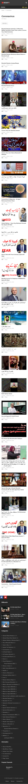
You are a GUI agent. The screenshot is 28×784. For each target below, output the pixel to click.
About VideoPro (7, 746)
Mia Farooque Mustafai (9, 682)
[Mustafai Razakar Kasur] (14, 77)
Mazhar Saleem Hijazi (8, 679)
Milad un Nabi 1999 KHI (9, 691)
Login (25, 7)
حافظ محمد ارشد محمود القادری (9, 108)
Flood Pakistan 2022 (9, 663)
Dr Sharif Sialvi (6, 652)
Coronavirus (6, 649)
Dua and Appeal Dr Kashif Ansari (10, 416)
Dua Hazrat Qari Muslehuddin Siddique (12, 438)
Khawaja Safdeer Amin (9, 675)
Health (4, 670)
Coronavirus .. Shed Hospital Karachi (11, 584)
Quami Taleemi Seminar (9, 707)
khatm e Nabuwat (7, 672)
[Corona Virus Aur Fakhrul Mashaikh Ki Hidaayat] (14, 144)
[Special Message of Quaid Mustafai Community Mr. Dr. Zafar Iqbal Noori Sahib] (14, 480)
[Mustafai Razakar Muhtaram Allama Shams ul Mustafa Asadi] (14, 46)
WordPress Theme (7, 749)
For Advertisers (7, 753)
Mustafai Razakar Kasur (8, 85)
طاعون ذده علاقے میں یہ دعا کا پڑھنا (10, 232)
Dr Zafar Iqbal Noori (15, 607)
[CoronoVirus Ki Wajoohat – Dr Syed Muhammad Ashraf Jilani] (14, 191)
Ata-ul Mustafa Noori (8, 642)
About (12, 781)
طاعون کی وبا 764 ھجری (7, 371)
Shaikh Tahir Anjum (8, 721)
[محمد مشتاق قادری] (14, 318)
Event (4, 659)
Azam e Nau (6, 645)
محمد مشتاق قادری (6, 326)
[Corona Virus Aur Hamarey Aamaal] (14, 122)
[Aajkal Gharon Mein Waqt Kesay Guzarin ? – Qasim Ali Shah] (14, 528)
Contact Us (6, 756)
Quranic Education (8, 710)
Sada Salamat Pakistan (9, 717)
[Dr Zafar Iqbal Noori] (5, 610)
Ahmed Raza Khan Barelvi (9, 638)
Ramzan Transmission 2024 (10, 714)
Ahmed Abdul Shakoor (9, 635)
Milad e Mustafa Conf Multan (10, 684)
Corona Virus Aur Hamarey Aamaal (11, 130)
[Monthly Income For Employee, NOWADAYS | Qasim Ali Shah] (14, 270)
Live (4, 677)
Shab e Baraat (6, 719)
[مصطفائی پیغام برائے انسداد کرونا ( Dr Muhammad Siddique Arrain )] (14, 504)
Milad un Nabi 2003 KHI (9, 693)
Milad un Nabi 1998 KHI (9, 689)
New (4, 705)
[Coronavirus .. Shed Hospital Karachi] (14, 576)
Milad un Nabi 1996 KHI (9, 686)
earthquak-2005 (8, 737)
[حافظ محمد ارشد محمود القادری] (14, 99)
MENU (3, 7)
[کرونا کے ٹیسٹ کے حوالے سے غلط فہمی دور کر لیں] (14, 168)
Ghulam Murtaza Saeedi (10, 728)
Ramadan (5, 712)
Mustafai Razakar (7, 698)
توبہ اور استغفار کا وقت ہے (9, 348)
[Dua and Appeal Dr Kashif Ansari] (14, 408)
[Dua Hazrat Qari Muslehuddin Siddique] (14, 430)
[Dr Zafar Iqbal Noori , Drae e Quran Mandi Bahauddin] (5, 617)
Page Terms (6, 758)
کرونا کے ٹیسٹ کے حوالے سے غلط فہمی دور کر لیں (13, 176)
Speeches (5, 726)
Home (3, 10)
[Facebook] (1, 597)
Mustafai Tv (9, 767)
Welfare (5, 735)
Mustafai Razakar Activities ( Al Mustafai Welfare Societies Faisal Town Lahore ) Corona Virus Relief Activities (14, 30)
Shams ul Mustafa (7, 724)
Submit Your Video (8, 751)
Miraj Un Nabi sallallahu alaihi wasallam (13, 696)
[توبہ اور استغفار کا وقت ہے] (14, 340)
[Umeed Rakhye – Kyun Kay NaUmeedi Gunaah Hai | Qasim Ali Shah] (14, 215)
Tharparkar (5, 731)
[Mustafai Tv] (3, 769)
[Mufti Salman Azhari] (14, 385)
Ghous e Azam (6, 665)
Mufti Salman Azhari (7, 393)
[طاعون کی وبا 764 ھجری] (14, 363)
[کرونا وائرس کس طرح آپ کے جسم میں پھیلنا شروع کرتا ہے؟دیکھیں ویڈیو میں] (14, 294)
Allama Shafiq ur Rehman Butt (11, 640)
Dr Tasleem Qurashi (8, 654)
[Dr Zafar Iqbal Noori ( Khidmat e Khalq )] (5, 624)
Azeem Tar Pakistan (8, 647)
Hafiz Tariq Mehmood (8, 668)
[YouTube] (5, 597)
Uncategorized (6, 733)
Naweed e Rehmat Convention (11, 703)
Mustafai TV (6, 700)
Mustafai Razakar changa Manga (10, 63)
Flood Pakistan (7, 661)
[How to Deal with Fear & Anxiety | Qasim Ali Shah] (14, 246)
